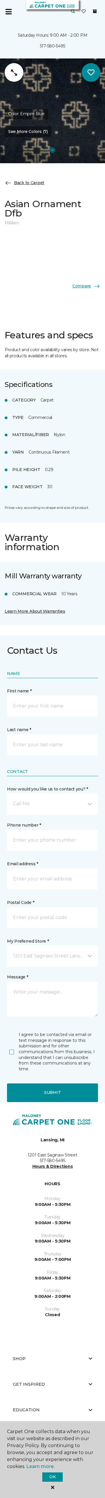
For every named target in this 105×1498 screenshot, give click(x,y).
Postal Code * (20, 902)
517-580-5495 (52, 46)
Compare (81, 286)
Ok (52, 1476)
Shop (19, 1358)
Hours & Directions (52, 1166)
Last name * (19, 730)
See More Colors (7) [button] (28, 131)
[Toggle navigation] (8, 11)
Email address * (22, 864)
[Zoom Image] (14, 72)
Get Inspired (29, 1384)
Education (26, 1409)
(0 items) (95, 11)
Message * (17, 977)
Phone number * (24, 825)
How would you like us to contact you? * (47, 789)
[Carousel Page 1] (52, 150)
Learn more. (40, 1466)
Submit (52, 1092)
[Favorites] (83, 11)
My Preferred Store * (28, 941)
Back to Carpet (29, 182)
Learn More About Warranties (35, 611)
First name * (19, 691)
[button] (72, 11)
